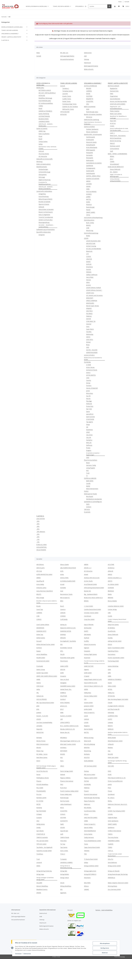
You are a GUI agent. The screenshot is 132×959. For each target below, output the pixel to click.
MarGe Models (88, 729)
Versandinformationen (67, 59)
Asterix (88, 372)
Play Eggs (89, 401)
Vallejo (41, 144)
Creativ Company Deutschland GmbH (117, 620)
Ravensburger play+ (92, 112)
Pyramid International (90, 794)
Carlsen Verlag (112, 609)
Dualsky (110, 638)
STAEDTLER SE (40, 834)
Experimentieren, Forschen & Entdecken (92, 123)
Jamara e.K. (63, 706)
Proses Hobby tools (66, 794)
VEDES (38, 866)
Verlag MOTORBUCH (90, 874)
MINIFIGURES (90, 303)
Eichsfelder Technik (66, 648)
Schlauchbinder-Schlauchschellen (115, 180)
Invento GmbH (88, 702)
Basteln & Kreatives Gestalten (93, 114)
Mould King (89, 230)
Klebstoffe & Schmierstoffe (44, 159)
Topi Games (63, 847)
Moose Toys (39, 751)
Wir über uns (64, 53)
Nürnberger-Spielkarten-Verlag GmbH (117, 761)
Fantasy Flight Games (90, 654)
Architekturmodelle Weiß (67, 581)
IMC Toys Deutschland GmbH (45, 702)
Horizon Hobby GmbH (90, 696)
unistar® (39, 862)
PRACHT (112, 143)
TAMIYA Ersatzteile (42, 837)
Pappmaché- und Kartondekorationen (116, 107)
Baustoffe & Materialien (43, 232)
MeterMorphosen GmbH (115, 741)
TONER (112, 161)
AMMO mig (42, 131)
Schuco (86, 814)
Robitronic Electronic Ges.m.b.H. (117, 804)
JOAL (37, 709)
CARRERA (89, 91)
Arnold (62, 584)
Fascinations (111, 654)
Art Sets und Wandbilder (93, 248)
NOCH (38, 761)
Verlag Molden (64, 874)
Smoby (38, 827)
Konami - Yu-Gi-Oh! (42, 716)
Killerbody (111, 712)
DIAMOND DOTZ (41, 631)
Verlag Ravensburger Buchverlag (118, 874)
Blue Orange (40, 597)
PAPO (87, 504)
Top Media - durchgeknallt (44, 847)
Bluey (88, 345)
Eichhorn (39, 648)
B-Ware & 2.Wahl (41, 544)
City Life (88, 437)
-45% (37, 524)
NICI (87, 470)
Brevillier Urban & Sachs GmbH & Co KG (46, 602)
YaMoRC (86, 889)
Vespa (88, 424)
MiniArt (38, 747)
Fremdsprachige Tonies (69, 104)
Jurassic (88, 285)
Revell (40, 108)
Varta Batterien (112, 862)
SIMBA (86, 821)
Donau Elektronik (115, 169)
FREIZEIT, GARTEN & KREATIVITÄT (11, 37)
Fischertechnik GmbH (42, 661)
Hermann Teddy (91, 465)
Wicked (88, 342)
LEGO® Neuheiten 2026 (93, 241)
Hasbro (38, 683)
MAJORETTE (89, 99)
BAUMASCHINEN (44, 119)
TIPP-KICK (87, 509)
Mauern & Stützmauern (46, 212)
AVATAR (88, 319)
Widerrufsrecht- (89, 69)
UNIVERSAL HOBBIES (66, 862)
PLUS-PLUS (63, 788)
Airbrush (41, 151)
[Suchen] (109, 6)
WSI (61, 889)
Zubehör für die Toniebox (70, 106)
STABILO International (114, 831)
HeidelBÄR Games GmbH (67, 686)
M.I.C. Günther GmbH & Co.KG (69, 726)
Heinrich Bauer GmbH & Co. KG (93, 686)
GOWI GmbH (88, 673)
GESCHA (62, 669)
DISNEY (88, 261)
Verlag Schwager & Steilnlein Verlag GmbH (45, 878)
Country (88, 380)
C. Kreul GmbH (88, 606)
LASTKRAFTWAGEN (44, 116)
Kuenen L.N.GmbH (65, 716)
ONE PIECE (89, 311)
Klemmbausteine (89, 220)
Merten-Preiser (41, 741)
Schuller (110, 814)
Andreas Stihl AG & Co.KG (91, 578)
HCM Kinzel (39, 686)
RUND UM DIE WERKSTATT (116, 167)
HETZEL (110, 689)
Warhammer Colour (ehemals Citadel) (47, 147)
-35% (37, 529)
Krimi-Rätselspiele (91, 147)
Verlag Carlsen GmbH (114, 866)
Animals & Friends (91, 370)
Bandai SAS (87, 591)
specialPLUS (89, 414)
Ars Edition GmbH (113, 584)
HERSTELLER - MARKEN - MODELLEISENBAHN (46, 188)
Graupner (63, 676)
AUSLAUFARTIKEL (41, 547)
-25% (37, 534)
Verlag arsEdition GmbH (91, 866)
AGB (85, 56)
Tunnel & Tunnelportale (46, 217)
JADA (37, 706)
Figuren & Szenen (44, 204)
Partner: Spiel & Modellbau (104, 910)
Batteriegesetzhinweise (91, 66)
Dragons (88, 450)
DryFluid (86, 638)
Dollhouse (89, 445)
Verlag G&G (63, 871)
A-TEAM (88, 365)
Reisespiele (89, 158)
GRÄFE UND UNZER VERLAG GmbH (46, 676)
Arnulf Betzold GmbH (90, 584)
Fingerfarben (114, 96)
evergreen (42, 235)
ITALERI (110, 702)
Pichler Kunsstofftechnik (115, 781)
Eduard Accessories (90, 644)
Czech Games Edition (42, 624)
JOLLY (111, 159)
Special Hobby (88, 827)
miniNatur (63, 747)
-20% (37, 537)
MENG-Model (112, 737)
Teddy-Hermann (89, 837)
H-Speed (86, 676)
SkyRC (62, 824)
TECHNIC (89, 332)
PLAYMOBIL (87, 362)
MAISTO (110, 726)
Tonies (86, 844)
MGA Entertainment (92, 488)
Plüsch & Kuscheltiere (90, 460)
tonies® (62, 86)
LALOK (86, 716)
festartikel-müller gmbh (67, 657)
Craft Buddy (63, 619)
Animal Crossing (91, 246)
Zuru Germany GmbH (114, 889)
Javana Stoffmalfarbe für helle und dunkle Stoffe (119, 129)
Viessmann (87, 877)
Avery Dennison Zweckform (44, 591)
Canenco (62, 609)
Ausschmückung (43, 196)
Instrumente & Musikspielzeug (93, 217)
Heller (38, 689)
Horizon (88, 280)
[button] (115, 6)
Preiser (110, 791)
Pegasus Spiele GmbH (90, 778)
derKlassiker (88, 628)
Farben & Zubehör (41, 128)
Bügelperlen (113, 88)
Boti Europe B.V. (65, 597)
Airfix (61, 571)
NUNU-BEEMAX (88, 761)
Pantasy (86, 771)
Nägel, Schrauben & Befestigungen (116, 175)
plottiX (110, 784)
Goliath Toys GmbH (42, 673)
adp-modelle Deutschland (68, 568)
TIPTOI (88, 215)
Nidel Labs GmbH (113, 757)
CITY (87, 254)
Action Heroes (90, 367)
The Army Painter (44, 154)
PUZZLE (86, 491)
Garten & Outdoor (89, 126)
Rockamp (39, 807)
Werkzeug (39, 161)
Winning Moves (112, 886)
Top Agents (89, 422)
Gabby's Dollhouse (91, 274)
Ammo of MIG (64, 578)
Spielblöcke (89, 165)
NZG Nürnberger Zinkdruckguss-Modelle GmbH (46, 767)
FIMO (111, 93)
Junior (88, 391)
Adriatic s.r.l (87, 568)
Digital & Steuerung (44, 180)
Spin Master (40, 831)
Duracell (38, 641)
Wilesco (86, 886)
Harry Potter (89, 277)
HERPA (86, 689)
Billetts (112, 156)
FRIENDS (88, 272)
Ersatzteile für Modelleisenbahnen (45, 183)
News (120, 2)
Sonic (87, 326)
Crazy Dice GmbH (89, 619)
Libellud (86, 719)
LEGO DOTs (89, 339)
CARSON (62, 613)
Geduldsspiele (90, 173)
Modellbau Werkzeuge (45, 98)
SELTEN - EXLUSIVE (91, 350)
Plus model (39, 788)
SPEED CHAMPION (91, 300)
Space (88, 411)
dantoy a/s (63, 624)
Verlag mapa (40, 874)
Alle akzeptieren (105, 943)
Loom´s (112, 133)
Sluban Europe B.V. (90, 824)
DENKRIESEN (40, 628)
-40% (37, 526)
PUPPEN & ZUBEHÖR (90, 478)
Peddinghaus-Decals (42, 778)
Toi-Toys (62, 844)
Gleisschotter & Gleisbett (46, 209)
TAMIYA (110, 834)
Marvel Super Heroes (92, 306)
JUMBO (88, 197)
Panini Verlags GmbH (66, 771)
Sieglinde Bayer (112, 817)
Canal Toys (39, 609)
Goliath (88, 186)
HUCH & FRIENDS (91, 191)
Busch (62, 606)
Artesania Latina (41, 587)
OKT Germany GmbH (90, 766)
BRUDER (88, 88)
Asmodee (63, 587)
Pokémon (89, 316)
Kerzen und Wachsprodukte (118, 101)
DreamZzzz (89, 267)
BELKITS (38, 594)
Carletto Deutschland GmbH (92, 609)
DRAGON (63, 638)
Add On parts (40, 568)
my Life (88, 396)
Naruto (88, 398)
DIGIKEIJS (63, 634)
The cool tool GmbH (42, 841)
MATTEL (88, 199)
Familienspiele (90, 137)
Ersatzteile (87, 512)
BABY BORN (89, 481)
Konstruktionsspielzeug (91, 233)
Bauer (88, 463)
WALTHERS (87, 883)
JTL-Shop (123, 956)
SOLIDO (62, 827)
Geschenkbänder (115, 99)
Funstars (88, 385)
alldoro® (110, 571)
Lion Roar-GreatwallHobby (44, 722)
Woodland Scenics (41, 889)
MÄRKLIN (110, 729)
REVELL (110, 801)
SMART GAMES (90, 212)
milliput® (111, 744)
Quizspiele (89, 155)
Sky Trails (89, 409)
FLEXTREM (89, 96)
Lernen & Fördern (89, 355)
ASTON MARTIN (91, 375)
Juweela (38, 712)
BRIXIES (88, 225)
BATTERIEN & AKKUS (45, 90)
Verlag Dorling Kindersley (44, 871)
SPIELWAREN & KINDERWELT (9, 33)
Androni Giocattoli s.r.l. (115, 578)
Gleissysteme (43, 174)
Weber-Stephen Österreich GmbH (118, 883)
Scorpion (39, 817)
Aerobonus (111, 568)
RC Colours (111, 797)
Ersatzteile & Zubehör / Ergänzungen (93, 454)
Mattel (88, 486)
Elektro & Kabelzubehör (43, 164)
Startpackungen (43, 169)
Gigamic (86, 669)
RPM (109, 807)
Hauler (110, 683)
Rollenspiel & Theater (90, 494)
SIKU (87, 104)
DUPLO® (88, 264)
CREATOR (89, 259)
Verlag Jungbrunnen (90, 871)
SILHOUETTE (64, 821)
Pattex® (62, 774)
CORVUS (38, 619)
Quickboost (111, 794)
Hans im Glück (64, 679)
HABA (88, 189)
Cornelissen (87, 616)
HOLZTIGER (63, 696)
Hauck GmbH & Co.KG (90, 683)
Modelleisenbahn (41, 167)
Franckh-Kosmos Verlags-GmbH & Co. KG (94, 662)
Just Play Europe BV (113, 709)
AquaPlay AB (40, 581)
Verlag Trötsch (64, 877)
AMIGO (88, 181)
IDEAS (88, 282)
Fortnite (88, 269)
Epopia (38, 651)
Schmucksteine (114, 148)
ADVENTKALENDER (91, 352)
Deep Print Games (113, 624)
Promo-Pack (89, 406)
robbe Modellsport (65, 804)
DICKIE (88, 93)
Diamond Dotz (114, 91)
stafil (61, 834)
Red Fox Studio (64, 801)
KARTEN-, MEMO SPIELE (93, 176)
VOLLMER (39, 883)
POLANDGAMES (41, 791)
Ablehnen (105, 952)
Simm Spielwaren (113, 821)
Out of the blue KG (42, 771)
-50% (37, 521)
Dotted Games (40, 638)
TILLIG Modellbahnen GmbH (92, 841)
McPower (39, 737)
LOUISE (86, 722)
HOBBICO (63, 692)
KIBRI (61, 712)
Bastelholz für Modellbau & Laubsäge (118, 117)
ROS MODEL (87, 807)
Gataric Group (40, 669)
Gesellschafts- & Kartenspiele (93, 134)
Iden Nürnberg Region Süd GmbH (118, 699)
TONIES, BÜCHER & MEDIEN (9, 30)
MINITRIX (87, 747)
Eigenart (86, 648)
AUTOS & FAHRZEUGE (90, 86)
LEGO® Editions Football (93, 287)
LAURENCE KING (113, 716)
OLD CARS (111, 766)
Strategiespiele (90, 168)
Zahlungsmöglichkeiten (67, 56)
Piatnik (88, 210)
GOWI (62, 673)
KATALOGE (42, 95)
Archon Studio (88, 581)
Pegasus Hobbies (65, 778)
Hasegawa (63, 683)
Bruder (38, 606)
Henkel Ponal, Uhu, (65, 689)
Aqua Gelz (113, 121)
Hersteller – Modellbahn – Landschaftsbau (46, 226)
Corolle (88, 483)
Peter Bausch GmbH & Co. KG (116, 778)
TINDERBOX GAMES (114, 841)
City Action (89, 435)
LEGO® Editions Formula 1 (94, 290)
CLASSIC (88, 256)
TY (87, 476)
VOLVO (62, 883)
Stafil (111, 151)
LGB (61, 719)
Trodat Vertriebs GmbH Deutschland (115, 855)
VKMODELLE (111, 877)
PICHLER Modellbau (42, 784)
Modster (110, 747)
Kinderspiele (90, 139)
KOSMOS (89, 194)
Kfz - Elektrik (113, 172)
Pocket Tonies (66, 101)
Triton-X (62, 854)
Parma (38, 774)
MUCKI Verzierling (115, 141)
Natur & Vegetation (44, 214)
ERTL (61, 651)
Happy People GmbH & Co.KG (93, 679)
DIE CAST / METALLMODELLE (47, 93)
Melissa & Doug (88, 737)
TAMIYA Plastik (64, 837)
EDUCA (110, 644)
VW (87, 427)
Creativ (112, 126)
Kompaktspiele (90, 145)
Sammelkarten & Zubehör (94, 163)
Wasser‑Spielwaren (92, 132)
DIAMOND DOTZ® (65, 631)
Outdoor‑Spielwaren (92, 129)
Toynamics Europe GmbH (44, 850)
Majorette (39, 729)
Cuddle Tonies (66, 99)
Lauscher (65, 93)
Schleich (88, 507)
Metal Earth (87, 741)
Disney (88, 383)
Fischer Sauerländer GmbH (116, 657)
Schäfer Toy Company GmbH (116, 811)
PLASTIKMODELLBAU (45, 101)
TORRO (41, 106)
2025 (87, 347)
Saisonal (88, 324)
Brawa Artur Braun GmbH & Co (93, 597)
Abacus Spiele (64, 564)
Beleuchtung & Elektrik (45, 199)
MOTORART (63, 751)
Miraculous (89, 393)
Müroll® (110, 754)
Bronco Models (112, 601)
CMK (109, 613)
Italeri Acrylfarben (44, 134)
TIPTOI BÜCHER (64, 112)
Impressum (18, 953)
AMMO (38, 578)
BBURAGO (111, 591)
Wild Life (88, 442)
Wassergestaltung (44, 222)
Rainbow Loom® (115, 146)
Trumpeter (63, 859)
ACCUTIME (111, 564)
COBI (87, 228)
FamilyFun (89, 440)
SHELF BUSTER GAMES (90, 817)
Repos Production (89, 801)
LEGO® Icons (90, 293)
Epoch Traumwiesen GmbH (116, 648)
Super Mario (90, 329)
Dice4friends (111, 631)
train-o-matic (64, 850)
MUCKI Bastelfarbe (115, 138)
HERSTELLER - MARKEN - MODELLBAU (46, 125)
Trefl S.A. (110, 850)
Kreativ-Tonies (66, 96)
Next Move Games (41, 757)
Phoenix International (66, 781)
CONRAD (63, 616)
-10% (37, 542)
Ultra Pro (110, 859)
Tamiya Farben (43, 141)
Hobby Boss (87, 692)
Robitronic (87, 804)
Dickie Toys (39, 634)
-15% (37, 539)
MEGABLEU (63, 737)
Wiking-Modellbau (65, 886)
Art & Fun (113, 123)
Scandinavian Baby (89, 811)
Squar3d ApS (64, 831)
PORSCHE (89, 404)
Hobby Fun (111, 692)
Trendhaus (39, 854)
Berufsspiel (89, 496)
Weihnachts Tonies (68, 109)
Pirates (88, 448)
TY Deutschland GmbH (91, 859)
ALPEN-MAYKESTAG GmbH (44, 574)
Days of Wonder (89, 624)
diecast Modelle (41, 550)
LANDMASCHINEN (44, 121)
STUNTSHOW (90, 419)
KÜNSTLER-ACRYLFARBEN (117, 104)
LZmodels (39, 726)
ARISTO (110, 581)
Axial (61, 591)
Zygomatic (63, 893)
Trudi (87, 473)
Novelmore (89, 429)
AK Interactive (43, 156)
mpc (109, 751)
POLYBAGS (89, 313)
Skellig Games (40, 824)
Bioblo (88, 236)
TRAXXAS (86, 850)
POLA (109, 788)
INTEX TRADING (65, 702)
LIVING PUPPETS (65, 722)
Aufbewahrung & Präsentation (45, 229)
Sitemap (86, 59)
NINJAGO (89, 308)
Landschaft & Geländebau (44, 191)
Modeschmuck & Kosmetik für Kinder (93, 358)
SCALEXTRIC (89, 101)
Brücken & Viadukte (44, 201)
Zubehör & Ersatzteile (92, 178)
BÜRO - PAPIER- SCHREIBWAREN (117, 154)
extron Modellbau (41, 654)
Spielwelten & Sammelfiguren (93, 501)
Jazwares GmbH (88, 706)
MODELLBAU (40, 88)
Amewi (86, 574)
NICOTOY (87, 757)
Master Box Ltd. (65, 732)
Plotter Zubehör (114, 111)
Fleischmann (64, 661)
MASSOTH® (40, 732)
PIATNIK (86, 781)
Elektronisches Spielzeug (91, 119)
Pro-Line (38, 794)
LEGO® (86, 238)
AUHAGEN (111, 587)
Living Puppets (90, 468)
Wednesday (89, 334)
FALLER (62, 654)
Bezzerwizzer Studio (66, 594)
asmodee (89, 184)
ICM (85, 699)
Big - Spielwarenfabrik (90, 594)
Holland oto (39, 696)
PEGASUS (89, 204)
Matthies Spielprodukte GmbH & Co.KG (117, 733)
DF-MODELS (111, 628)
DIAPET (86, 631)
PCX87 (110, 774)
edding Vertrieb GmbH (114, 641)
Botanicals (89, 251)
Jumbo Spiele (88, 709)
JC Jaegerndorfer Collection (116, 706)
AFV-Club (39, 571)
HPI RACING (111, 696)
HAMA (38, 679)
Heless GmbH (112, 686)
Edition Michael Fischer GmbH (45, 644)
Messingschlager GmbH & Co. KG (70, 741)
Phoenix (38, 781)
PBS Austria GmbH (89, 774)
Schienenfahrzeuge (44, 172)
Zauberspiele (90, 171)
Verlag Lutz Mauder (114, 871)
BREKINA (110, 597)
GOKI (87, 109)
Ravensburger (90, 207)
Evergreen (87, 651)
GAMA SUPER (64, 666)
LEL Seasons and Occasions (94, 295)
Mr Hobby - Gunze (41, 754)
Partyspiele (89, 152)
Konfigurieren (105, 948)
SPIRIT (88, 432)
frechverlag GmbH (113, 661)
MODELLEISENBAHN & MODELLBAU (12, 27)
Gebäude (41, 207)
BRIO (61, 601)
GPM (109, 673)
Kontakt (127, 2)
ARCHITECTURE (90, 243)
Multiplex (87, 754)
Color (87, 378)
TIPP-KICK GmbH (41, 844)
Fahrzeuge (42, 177)
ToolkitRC (110, 844)
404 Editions (40, 564)
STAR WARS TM (90, 321)
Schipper (39, 814)
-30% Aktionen (40, 531)
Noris (61, 761)
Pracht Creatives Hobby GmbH (69, 791)
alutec (62, 574)
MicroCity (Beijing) (89, 744)
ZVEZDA (38, 893)
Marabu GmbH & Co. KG (67, 729)
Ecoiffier (86, 641)
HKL (37, 692)
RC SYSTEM (39, 801)
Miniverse (89, 117)
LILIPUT (110, 719)
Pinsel (40, 136)
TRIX (85, 854)
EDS (61, 644)
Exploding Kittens (113, 651)
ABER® (86, 564)
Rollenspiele (90, 160)
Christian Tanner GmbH (91, 613)
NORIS (88, 202)
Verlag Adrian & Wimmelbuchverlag (66, 866)
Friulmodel (39, 666)
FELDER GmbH (40, 657)
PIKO (61, 784)
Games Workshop (44, 113)
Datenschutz (27, 953)
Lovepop (110, 722)
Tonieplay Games (67, 91)
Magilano (87, 726)
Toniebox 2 (65, 88)
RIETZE (38, 804)
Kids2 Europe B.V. (89, 712)
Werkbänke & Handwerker (94, 499)
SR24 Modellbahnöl (90, 831)
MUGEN (62, 754)
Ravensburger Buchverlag (92, 797)
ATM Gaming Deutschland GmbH (94, 587)
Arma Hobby (40, 584)
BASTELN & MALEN (113, 86)
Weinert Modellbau (42, 886)
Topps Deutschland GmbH (92, 847)
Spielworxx (111, 827)
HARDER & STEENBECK (45, 111)
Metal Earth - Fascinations (118, 135)
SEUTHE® (63, 817)
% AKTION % (5, 40)
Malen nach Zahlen (116, 113)
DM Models (87, 634)
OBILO (62, 766)
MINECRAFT (89, 298)
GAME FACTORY (88, 666)
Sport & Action (90, 417)
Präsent (86, 791)
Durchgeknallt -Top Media (68, 641)
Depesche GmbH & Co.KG (68, 628)
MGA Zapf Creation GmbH (68, 744)
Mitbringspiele (90, 150)
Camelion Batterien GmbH (116, 606)
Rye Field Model (41, 811)
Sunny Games (88, 834)
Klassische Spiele (91, 142)
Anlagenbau (42, 194)
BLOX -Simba (90, 223)
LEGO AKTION (40, 518)
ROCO (62, 807)
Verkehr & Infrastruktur (46, 220)
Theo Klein (63, 841)
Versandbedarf (114, 164)
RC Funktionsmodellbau (46, 103)
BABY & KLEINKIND (89, 106)
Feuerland (87, 657)
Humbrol (63, 699)
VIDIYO (88, 337)
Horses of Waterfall (92, 388)
